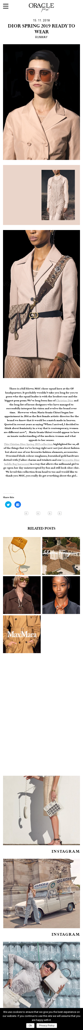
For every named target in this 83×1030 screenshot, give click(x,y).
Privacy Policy (46, 1025)
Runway (41, 37)
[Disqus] (41, 720)
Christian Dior (64, 400)
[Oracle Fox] (41, 7)
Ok (30, 1025)
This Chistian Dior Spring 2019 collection (28, 444)
